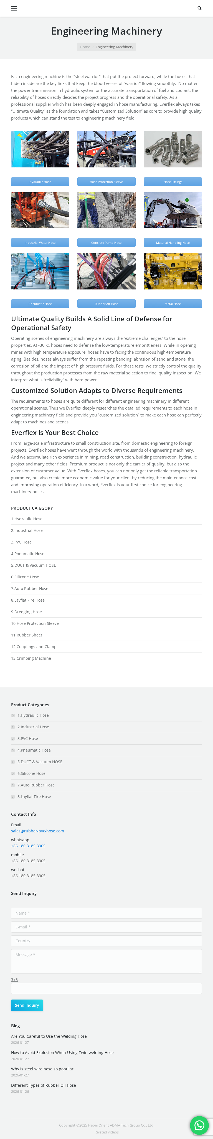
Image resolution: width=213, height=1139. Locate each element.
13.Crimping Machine (31, 658)
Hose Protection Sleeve (106, 182)
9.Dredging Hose (26, 611)
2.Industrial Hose (27, 530)
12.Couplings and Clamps (35, 646)
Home (85, 46)
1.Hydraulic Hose (26, 518)
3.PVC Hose (21, 542)
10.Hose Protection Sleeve (35, 623)
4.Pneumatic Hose (27, 553)
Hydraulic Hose (40, 182)
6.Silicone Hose (25, 576)
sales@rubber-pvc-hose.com (37, 830)
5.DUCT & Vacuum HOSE (33, 565)
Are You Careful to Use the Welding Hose (49, 1036)
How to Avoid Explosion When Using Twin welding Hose (62, 1052)
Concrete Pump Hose (106, 242)
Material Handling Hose (173, 242)
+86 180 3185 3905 (28, 845)
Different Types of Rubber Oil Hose (43, 1085)
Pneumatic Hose (40, 304)
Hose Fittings (173, 182)
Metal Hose (173, 304)
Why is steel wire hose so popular (42, 1068)
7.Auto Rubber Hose (29, 588)
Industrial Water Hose (40, 242)
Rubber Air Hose (106, 304)
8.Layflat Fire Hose (28, 600)
